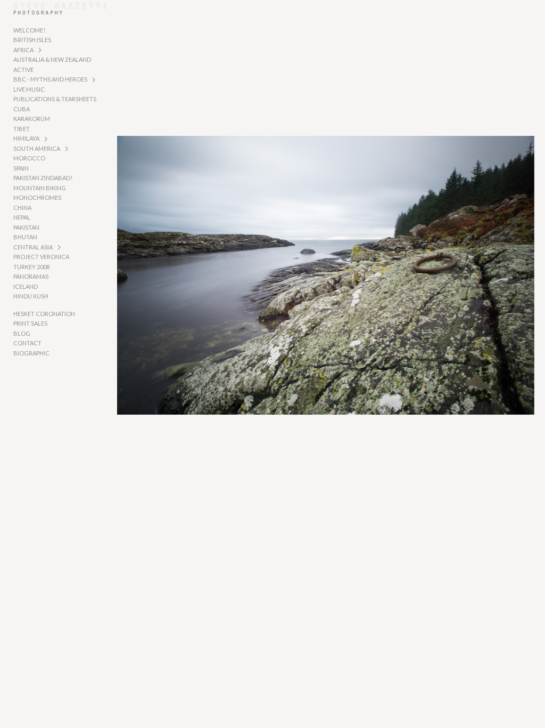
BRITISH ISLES (32, 39)
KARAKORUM (31, 118)
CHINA (22, 207)
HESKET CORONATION (44, 313)
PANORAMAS (30, 276)
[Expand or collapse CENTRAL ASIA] (60, 247)
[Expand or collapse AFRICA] (41, 50)
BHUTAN (25, 236)
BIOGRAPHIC (31, 353)
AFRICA (23, 49)
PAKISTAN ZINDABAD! (42, 177)
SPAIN (21, 168)
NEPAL (21, 217)
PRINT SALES (30, 323)
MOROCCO (29, 158)
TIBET (21, 128)
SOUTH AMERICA (36, 148)
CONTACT (27, 342)
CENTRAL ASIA (33, 247)
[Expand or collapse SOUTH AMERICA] (67, 148)
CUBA (21, 109)
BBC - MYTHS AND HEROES (50, 79)
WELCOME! (29, 30)
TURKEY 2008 (31, 266)
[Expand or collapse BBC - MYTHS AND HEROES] (94, 80)
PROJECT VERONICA (41, 256)
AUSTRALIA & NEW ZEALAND (52, 59)
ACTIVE (23, 69)
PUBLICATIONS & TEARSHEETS (54, 98)
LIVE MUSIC (29, 89)
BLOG (21, 333)
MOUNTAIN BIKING (39, 187)
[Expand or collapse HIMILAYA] (47, 139)
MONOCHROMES (37, 197)
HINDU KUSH (30, 296)
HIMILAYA (26, 138)
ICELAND (25, 286)
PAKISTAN (26, 227)
